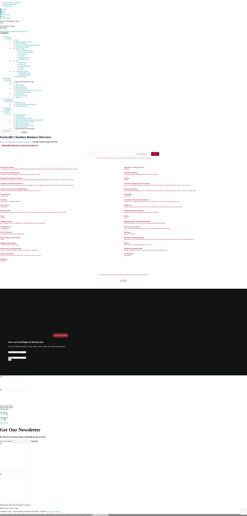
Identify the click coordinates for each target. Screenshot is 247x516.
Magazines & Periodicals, (43, 169)
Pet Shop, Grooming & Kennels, (8, 234)
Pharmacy (127, 232)
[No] (108, 515)
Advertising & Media (7, 167)
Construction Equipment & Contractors (137, 183)
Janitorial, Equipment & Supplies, (132, 212)
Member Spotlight (20, 76)
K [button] (118, 158)
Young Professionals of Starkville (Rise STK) (29, 120)
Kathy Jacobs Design (53, 511)
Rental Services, (128, 244)
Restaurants (35, 250)
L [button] (120, 158)
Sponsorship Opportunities (23, 92)
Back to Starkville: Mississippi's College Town (14, 31)
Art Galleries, (3, 174)
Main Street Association (7, 79)
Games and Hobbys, (31, 174)
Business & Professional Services (11, 178)
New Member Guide (25, 50)
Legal (2, 216)
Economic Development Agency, (168, 201)
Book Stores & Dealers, (135, 250)
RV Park (149, 244)
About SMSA (19, 85)
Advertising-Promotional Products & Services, (24, 169)
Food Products (5, 194)
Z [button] (147, 158)
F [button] (109, 158)
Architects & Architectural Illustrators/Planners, (28, 180)
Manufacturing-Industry (159, 223)
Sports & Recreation (7, 254)
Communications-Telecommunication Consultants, (13, 185)
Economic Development (8, 108)
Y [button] (145, 158)
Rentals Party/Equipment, (139, 244)
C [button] (103, 158)
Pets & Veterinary (6, 232)
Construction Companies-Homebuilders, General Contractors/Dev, (147, 185)
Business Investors (25, 75)
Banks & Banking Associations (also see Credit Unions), (138, 190)
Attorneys (2, 217)
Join (3, 16)
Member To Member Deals (133, 274)
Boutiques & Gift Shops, (148, 250)
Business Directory (104, 274)
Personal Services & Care (132, 227)
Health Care (128, 205)
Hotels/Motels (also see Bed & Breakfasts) (34, 223)
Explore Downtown (21, 95)
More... (76, 169)
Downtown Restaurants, (25, 250)
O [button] (126, 158)
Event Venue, (27, 255)
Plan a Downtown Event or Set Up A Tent (28, 90)
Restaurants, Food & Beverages (10, 248)
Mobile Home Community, (152, 239)
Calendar (4, 9)
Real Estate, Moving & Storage (134, 237)
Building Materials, (5, 212)
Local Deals (5, 14)
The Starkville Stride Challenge (25, 121)
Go (10, 359)
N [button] (124, 158)
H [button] (113, 158)
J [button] (116, 158)
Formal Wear (128, 194)
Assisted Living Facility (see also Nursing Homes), (137, 207)
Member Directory (21, 43)
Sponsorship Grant (21, 106)
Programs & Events (7, 112)
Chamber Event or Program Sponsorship (27, 45)
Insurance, (190, 190)
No (97, 515)
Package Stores (5, 227)
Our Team (7, 130)
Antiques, (126, 250)
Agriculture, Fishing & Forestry (134, 167)
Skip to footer (8, 6)
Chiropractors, (154, 207)
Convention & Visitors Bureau (8, 100)
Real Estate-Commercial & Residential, (180, 239)
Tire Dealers (155, 174)
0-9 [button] (97, 158)
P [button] (128, 158)
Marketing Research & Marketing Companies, (62, 169)
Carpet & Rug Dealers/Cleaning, (158, 228)
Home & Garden (5, 210)
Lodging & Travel (6, 221)
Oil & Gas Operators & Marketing (150, 212)
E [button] (107, 158)
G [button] (111, 158)
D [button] (105, 158)
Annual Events (20, 94)
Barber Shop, (127, 228)
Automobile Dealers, (129, 174)
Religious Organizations (8, 243)
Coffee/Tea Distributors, (12, 250)
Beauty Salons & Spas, (137, 228)
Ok (94, 515)
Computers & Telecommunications (11, 183)
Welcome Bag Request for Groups (25, 104)
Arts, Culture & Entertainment (10, 172)
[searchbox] (13, 132)
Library (126, 216)
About (17, 61)
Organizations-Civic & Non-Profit (32, 190)
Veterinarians (21, 234)
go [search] (156, 154)
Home (2, 142)
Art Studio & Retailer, (13, 174)
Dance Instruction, (18, 255)
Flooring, (184, 185)
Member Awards (24, 57)
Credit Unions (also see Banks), (162, 190)
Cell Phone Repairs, (65, 180)
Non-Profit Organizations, (16, 190)
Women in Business (21, 127)
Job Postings (144, 274)
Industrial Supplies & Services (134, 210)
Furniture (3, 200)
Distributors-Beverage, (130, 223)
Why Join (22, 64)
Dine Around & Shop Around (24, 125)
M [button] (122, 158)
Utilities (2, 239)
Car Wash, (146, 228)
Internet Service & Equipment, (63, 185)
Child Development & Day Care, (141, 201)
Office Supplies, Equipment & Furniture (10, 201)
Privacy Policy (4, 423)
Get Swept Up (19, 116)
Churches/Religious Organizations (9, 244)
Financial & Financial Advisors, (179, 190)
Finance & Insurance (131, 189)
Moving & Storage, (164, 239)
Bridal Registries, (159, 250)
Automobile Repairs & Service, (143, 174)
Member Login (23, 59)
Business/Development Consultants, (50, 180)
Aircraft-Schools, (128, 201)
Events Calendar (114, 274)
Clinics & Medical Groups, (165, 207)
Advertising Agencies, (6, 169)
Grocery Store (5, 205)
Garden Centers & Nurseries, (18, 212)
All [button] (150, 158)
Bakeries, (2, 250)
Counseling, (176, 207)
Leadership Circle (24, 73)
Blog (3, 12)
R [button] (132, 158)
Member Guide (20, 48)
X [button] (143, 158)
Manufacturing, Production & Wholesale (137, 221)
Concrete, (126, 185)
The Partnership (10, 142)
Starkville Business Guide (23, 42)
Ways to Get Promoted (26, 52)
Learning (22, 55)
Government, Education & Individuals (136, 200)
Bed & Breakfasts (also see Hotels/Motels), (11, 223)
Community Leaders (21, 71)
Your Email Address (6, 441)
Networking (23, 54)
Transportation (129, 254)
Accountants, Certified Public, (8, 180)
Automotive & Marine (131, 172)
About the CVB (20, 102)
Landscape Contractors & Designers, (53, 212)
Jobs (3, 11)
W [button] (141, 158)
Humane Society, (4, 190)
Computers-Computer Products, (46, 185)
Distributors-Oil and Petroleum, (144, 223)
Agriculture (127, 169)
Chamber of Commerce (8, 37)
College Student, (154, 201)
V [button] (139, 158)
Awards (21, 68)
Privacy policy (103, 515)
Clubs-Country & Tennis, (6, 255)
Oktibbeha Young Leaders (23, 118)
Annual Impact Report (22, 47)
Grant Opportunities (21, 88)
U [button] (137, 158)
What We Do (23, 62)
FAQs (21, 69)
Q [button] (130, 158)
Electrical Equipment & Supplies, (173, 185)
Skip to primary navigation (12, 2)
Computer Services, (32, 185)
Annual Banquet (20, 115)
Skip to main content (10, 4)
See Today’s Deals (60, 335)
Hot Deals (122, 274)
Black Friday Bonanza (22, 123)
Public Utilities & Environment (10, 237)
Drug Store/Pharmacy (129, 234)
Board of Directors (25, 66)
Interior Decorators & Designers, (34, 212)
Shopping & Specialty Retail (133, 248)
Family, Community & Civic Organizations (14, 189)
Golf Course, (34, 255)
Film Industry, (22, 174)
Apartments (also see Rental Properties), (134, 239)
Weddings (3, 259)
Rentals (126, 243)
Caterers (126, 178)
